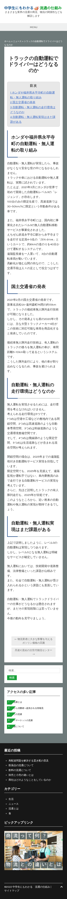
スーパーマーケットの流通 (20, 720)
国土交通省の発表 (22, 102)
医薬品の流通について (21, 765)
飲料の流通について (20, 770)
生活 (11, 799)
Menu (33, 27)
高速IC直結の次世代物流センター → (33, 652)
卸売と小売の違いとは (21, 775)
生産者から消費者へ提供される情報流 (25, 708)
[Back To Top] (61, 887)
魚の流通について (15, 726)
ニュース (17, 41)
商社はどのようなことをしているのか (30, 779)
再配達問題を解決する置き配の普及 (29, 760)
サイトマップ (11, 890)
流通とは (14, 808)
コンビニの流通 (14, 714)
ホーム (7, 41)
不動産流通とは (14, 702)
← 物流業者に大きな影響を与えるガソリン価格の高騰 (33, 641)
